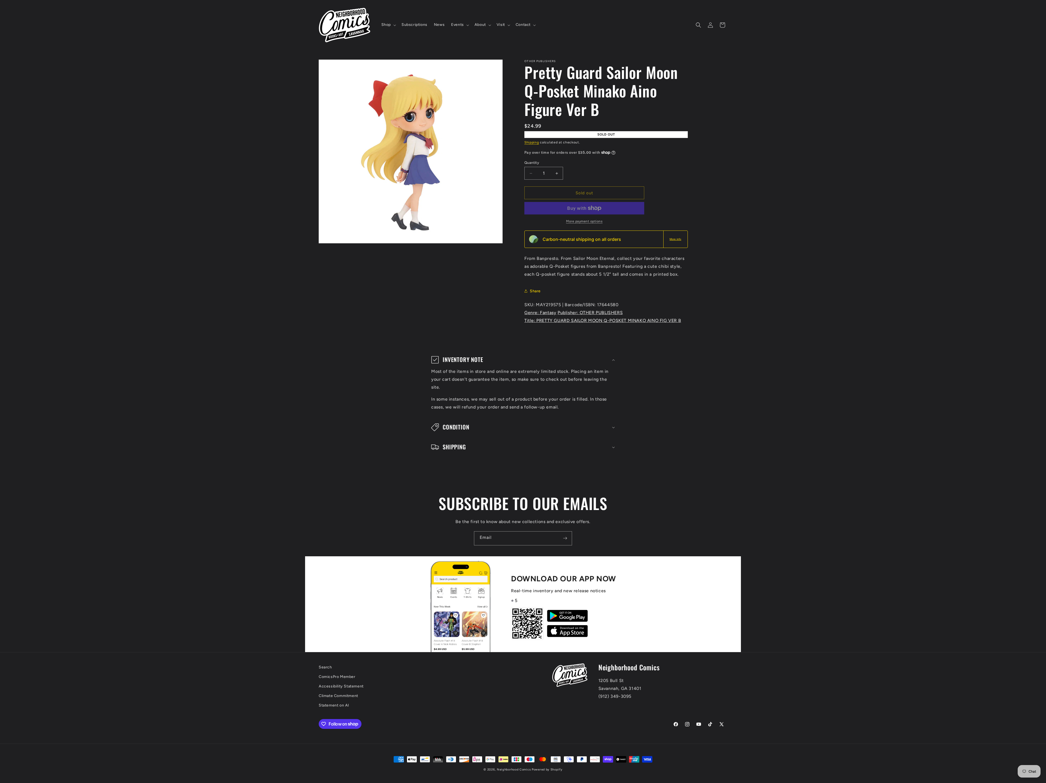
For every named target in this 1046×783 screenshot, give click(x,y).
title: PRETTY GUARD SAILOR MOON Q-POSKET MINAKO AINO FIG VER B (602, 320)
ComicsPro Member (337, 676)
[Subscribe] (565, 538)
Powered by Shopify (547, 769)
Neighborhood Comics (514, 769)
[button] (388, 24)
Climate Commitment (338, 695)
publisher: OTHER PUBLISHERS (590, 312)
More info (675, 239)
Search (325, 667)
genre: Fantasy (540, 312)
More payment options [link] (584, 221)
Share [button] (535, 291)
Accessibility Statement (341, 686)
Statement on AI (334, 705)
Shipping (531, 142)
